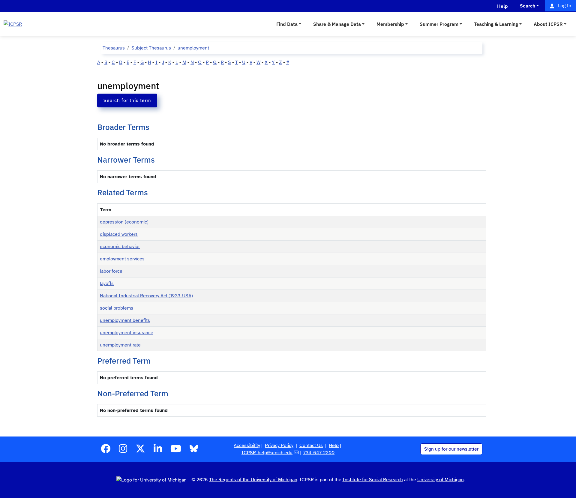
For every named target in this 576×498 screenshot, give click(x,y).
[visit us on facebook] (105, 451)
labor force (111, 271)
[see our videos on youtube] (176, 451)
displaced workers (119, 234)
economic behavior (120, 247)
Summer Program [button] (439, 24)
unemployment (193, 48)
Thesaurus (114, 48)
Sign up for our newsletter (451, 449)
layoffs (107, 283)
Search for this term (127, 101)
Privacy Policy (279, 445)
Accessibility (247, 445)
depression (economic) (124, 222)
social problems (116, 308)
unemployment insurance (126, 333)
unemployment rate (120, 345)
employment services (122, 259)
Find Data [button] (287, 24)
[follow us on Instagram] (123, 451)
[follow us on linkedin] (158, 451)
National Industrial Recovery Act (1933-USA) (146, 296)
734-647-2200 (318, 453)
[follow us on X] (140, 451)
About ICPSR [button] (548, 24)
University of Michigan (440, 480)
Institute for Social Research (373, 480)
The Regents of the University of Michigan (253, 480)
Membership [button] (390, 24)
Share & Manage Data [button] (337, 24)
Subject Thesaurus (151, 48)
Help (334, 445)
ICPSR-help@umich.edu (267, 453)
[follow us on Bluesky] (194, 451)
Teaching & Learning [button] (496, 24)
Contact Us (311, 445)
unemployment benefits (125, 320)
